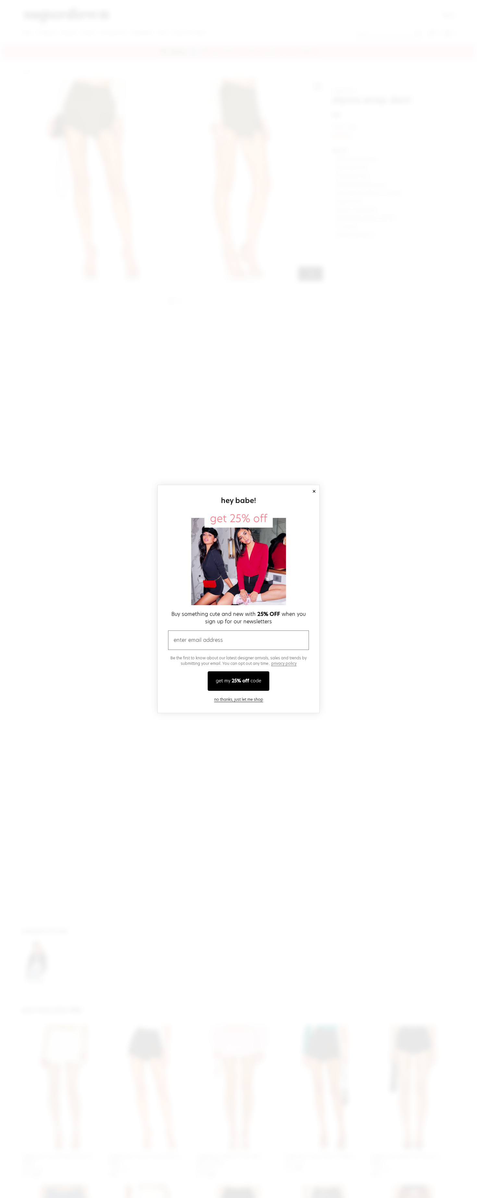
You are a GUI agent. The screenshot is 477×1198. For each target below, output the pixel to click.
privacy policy (284, 663)
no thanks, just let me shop (238, 699)
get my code (238, 680)
